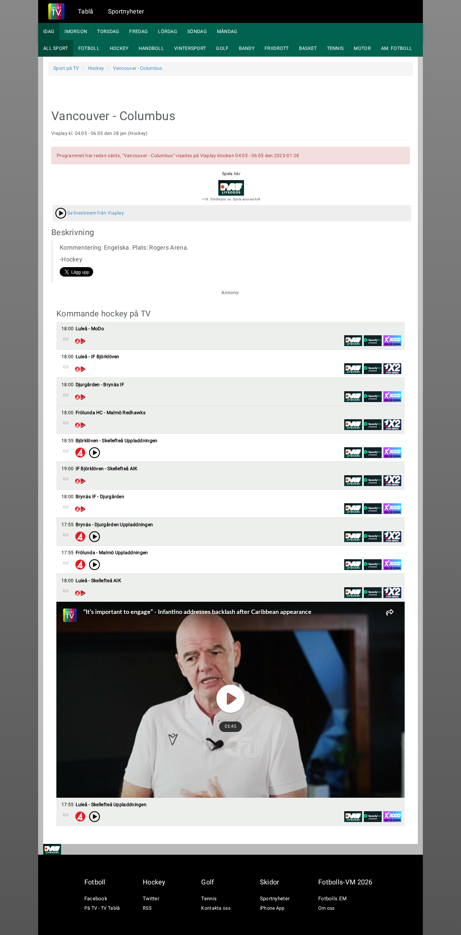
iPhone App (272, 908)
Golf (222, 48)
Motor (362, 48)
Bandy (247, 48)
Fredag (138, 31)
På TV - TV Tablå (102, 908)
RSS (147, 908)
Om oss (326, 908)
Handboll (151, 48)
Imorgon (75, 31)
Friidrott (277, 48)
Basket (308, 48)
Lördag (167, 31)
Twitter (151, 899)
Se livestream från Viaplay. (95, 213)
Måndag (227, 31)
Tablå (85, 11)
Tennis (335, 48)
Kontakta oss (216, 908)
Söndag (197, 31)
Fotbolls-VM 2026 (345, 882)
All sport (55, 48)
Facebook (95, 899)
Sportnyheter (126, 11)
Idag (48, 31)
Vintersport (190, 48)
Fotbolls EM (332, 899)
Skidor (269, 882)
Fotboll (89, 48)
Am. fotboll (396, 48)
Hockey (119, 48)
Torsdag (108, 31)
